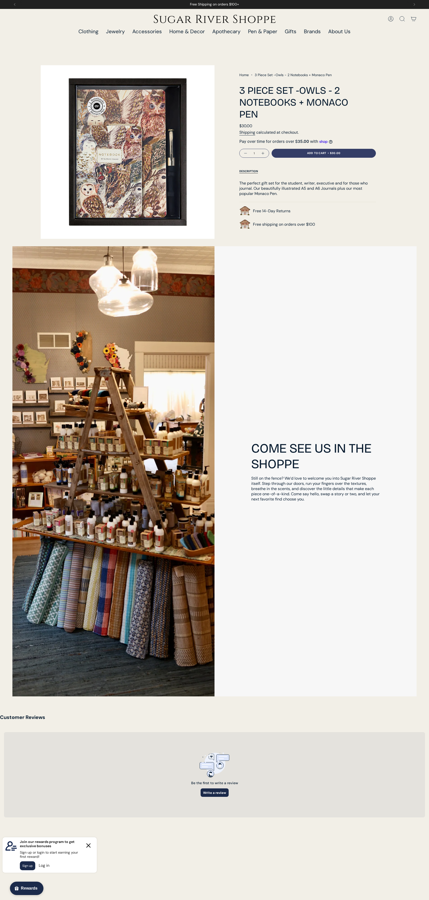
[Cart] (413, 19)
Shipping (247, 132)
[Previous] (14, 4)
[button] (88, 32)
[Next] (414, 4)
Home (244, 75)
